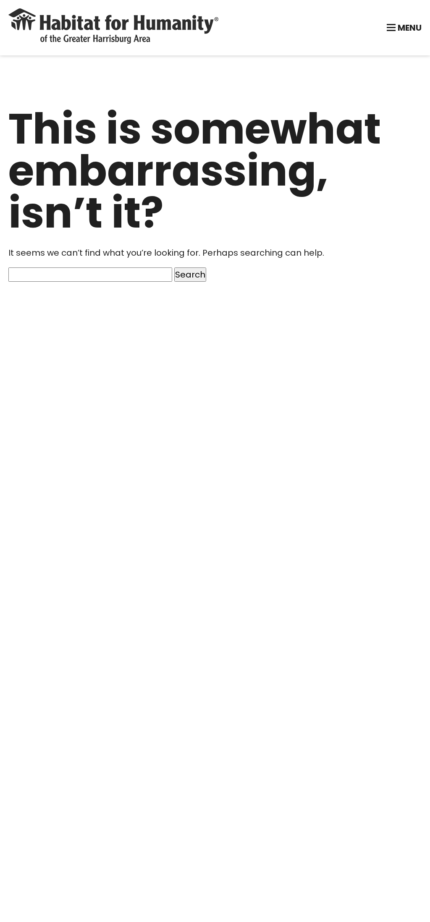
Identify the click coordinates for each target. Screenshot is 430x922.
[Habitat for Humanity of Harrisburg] (113, 41)
